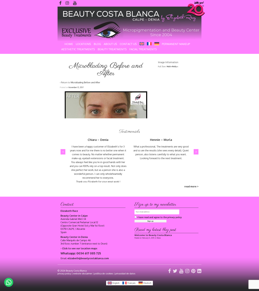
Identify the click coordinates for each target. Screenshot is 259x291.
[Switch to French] (149, 43)
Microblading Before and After (85, 82)
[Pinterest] (192, 270)
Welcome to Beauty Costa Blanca (153, 235)
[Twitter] (174, 270)
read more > (191, 186)
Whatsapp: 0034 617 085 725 (81, 253)
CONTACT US (128, 44)
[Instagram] (186, 270)
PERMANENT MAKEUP (176, 44)
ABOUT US (110, 44)
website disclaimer (82, 273)
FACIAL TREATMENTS (143, 49)
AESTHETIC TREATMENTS (78, 49)
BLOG (97, 44)
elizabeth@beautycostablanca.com (88, 258)
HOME (68, 44)
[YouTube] (180, 270)
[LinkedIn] (198, 270)
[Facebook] (169, 270)
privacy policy (64, 273)
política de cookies (103, 273)
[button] (63, 151)
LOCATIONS (83, 44)
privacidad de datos (125, 273)
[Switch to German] (157, 43)
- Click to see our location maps (79, 248)
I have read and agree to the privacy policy (159, 217)
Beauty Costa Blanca (76, 270)
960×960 (171, 66)
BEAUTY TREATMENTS (112, 49)
